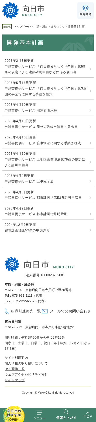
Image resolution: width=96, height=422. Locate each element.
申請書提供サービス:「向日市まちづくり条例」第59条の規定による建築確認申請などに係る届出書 (45, 69)
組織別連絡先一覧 (26, 311)
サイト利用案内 (16, 358)
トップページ (22, 26)
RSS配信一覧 (15, 369)
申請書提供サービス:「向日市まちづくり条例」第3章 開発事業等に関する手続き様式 (46, 91)
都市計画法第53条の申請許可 (27, 230)
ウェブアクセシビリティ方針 (26, 374)
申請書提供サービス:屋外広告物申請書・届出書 (41, 127)
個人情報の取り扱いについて (26, 363)
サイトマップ (15, 380)
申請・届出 (41, 26)
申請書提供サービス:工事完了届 (29, 181)
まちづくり (58, 26)
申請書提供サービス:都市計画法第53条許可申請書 (43, 197)
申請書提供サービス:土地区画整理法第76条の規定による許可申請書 (45, 162)
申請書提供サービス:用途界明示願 (31, 110)
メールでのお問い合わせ (70, 311)
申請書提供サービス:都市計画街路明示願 (36, 214)
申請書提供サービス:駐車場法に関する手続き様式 (43, 143)
